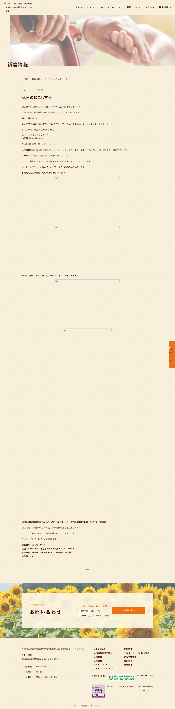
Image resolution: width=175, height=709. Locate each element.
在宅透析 (98, 660)
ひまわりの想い (100, 649)
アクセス (150, 7)
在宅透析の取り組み (103, 653)
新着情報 (128, 664)
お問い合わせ (130, 657)
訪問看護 (98, 657)
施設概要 (128, 660)
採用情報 (164, 7)
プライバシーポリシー (103, 668)
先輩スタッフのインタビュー (139, 653)
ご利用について (132, 7)
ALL (87, 570)
